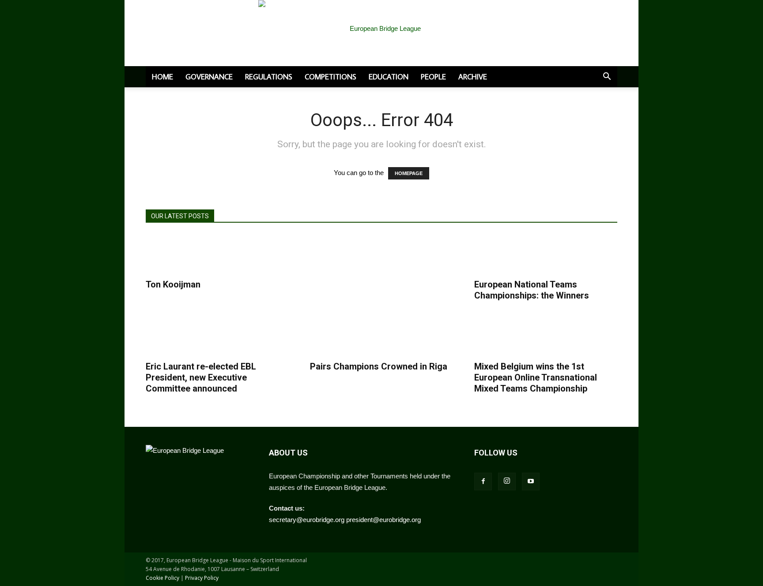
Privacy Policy (202, 578)
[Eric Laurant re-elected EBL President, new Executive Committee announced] (185, 335)
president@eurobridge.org (383, 519)
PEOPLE (433, 77)
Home (162, 77)
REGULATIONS (268, 77)
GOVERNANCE (209, 77)
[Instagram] (507, 481)
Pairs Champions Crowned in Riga (378, 366)
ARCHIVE (472, 77)
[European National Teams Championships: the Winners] (514, 253)
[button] (606, 77)
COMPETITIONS (330, 77)
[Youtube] (531, 481)
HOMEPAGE (409, 173)
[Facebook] (483, 481)
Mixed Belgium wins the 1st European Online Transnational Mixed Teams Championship (535, 377)
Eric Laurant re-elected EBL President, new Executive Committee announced (201, 377)
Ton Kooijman (173, 284)
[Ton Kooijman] (185, 253)
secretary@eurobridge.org (306, 519)
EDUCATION (388, 77)
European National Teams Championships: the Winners (531, 290)
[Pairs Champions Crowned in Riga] (349, 335)
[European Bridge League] (381, 39)
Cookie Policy (162, 578)
